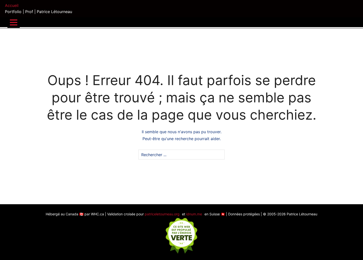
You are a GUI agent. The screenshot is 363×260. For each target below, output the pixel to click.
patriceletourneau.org (162, 214)
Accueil (12, 5)
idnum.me (194, 214)
